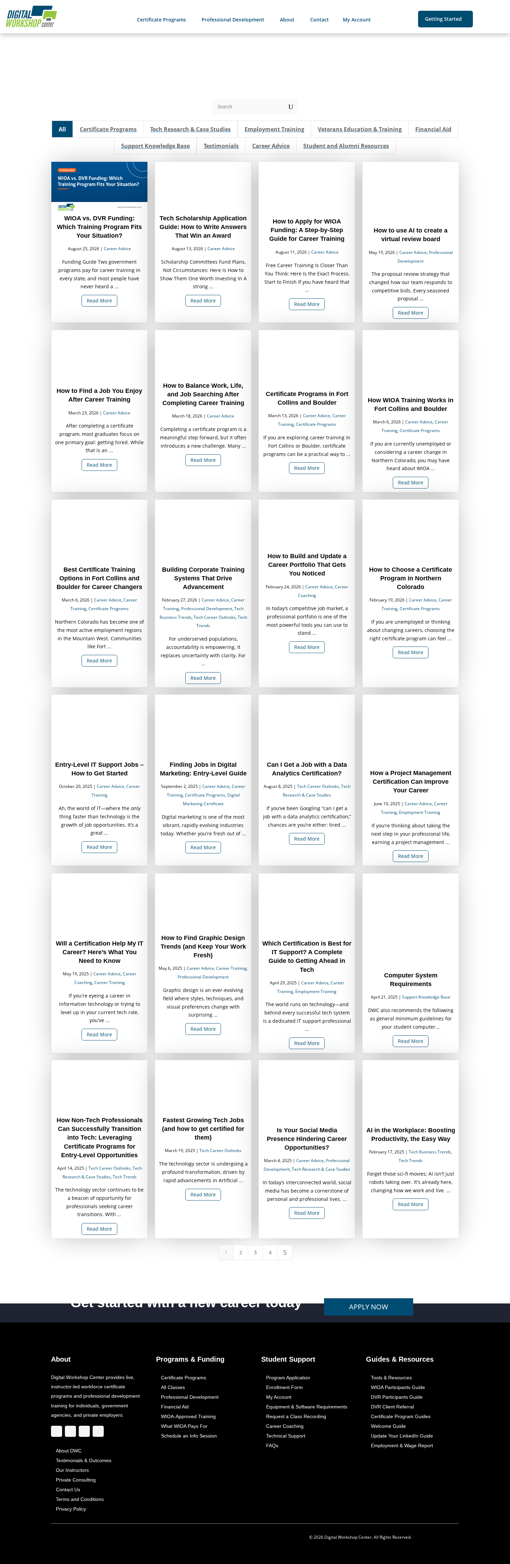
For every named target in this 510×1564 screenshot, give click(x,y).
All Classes (173, 1387)
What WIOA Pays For (184, 1426)
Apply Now (368, 1306)
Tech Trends (125, 1177)
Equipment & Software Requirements (306, 1406)
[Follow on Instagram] (70, 1431)
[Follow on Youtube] (98, 1431)
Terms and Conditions (80, 1499)
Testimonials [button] (221, 146)
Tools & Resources (391, 1377)
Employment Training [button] (274, 129)
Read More (99, 301)
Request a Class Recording (296, 1416)
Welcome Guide (388, 1426)
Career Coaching (285, 1426)
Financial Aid (175, 1406)
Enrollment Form (284, 1387)
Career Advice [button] (271, 146)
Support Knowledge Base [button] (155, 146)
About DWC (69, 1450)
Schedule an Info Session (189, 1436)
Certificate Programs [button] (108, 129)
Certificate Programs (316, 424)
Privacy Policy (71, 1509)
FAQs (272, 1445)
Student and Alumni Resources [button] (346, 146)
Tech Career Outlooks (215, 617)
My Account (278, 1397)
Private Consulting (76, 1480)
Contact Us (68, 1489)
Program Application (288, 1377)
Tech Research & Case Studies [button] (190, 129)
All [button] (62, 129)
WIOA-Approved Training (188, 1416)
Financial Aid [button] (433, 129)
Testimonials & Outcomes (83, 1460)
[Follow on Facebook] (56, 1431)
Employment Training (419, 813)
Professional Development (206, 609)
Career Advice (117, 249)
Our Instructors (72, 1470)
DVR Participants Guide (397, 1397)
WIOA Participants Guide (398, 1387)
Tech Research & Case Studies (321, 1169)
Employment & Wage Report (402, 1445)
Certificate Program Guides (401, 1416)
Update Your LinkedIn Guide (402, 1436)
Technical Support (285, 1436)
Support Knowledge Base (426, 997)
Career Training (109, 982)
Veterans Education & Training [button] (360, 129)
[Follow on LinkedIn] (84, 1431)
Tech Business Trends (430, 1152)
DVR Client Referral (392, 1406)
